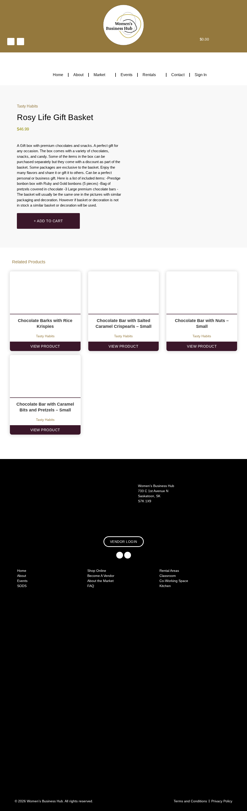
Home (58, 75)
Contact (178, 75)
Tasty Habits (27, 106)
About (78, 75)
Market (99, 75)
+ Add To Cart (48, 221)
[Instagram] (20, 41)
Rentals (149, 75)
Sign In (201, 75)
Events (126, 75)
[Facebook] (10, 41)
